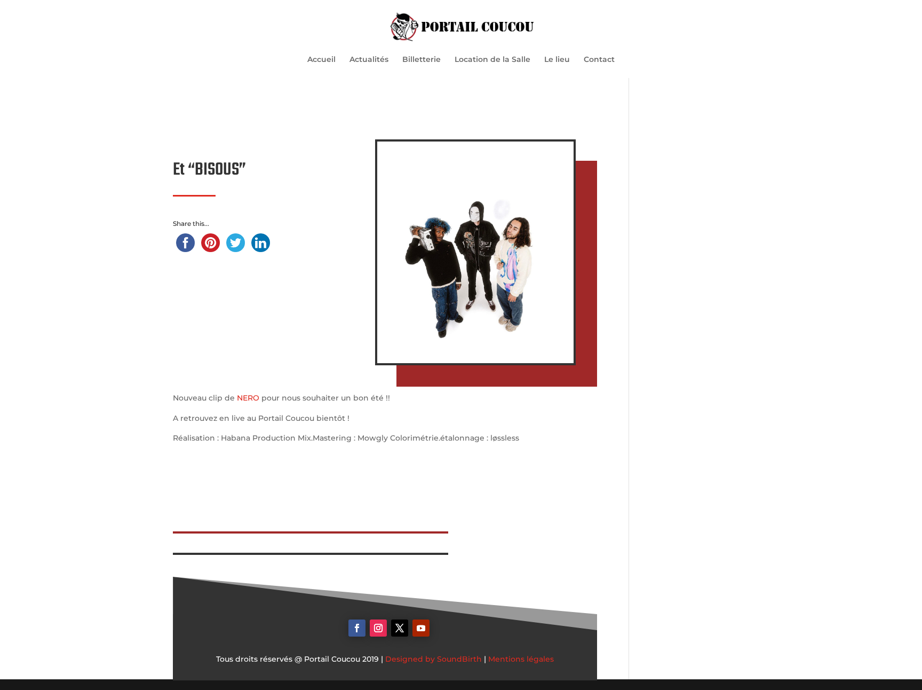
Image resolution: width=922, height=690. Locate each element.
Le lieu (557, 60)
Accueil (321, 60)
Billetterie (421, 60)
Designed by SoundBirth (433, 659)
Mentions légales (521, 659)
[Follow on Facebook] (356, 628)
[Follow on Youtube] (421, 628)
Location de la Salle (492, 60)
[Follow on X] (399, 628)
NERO (248, 398)
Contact (599, 60)
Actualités (368, 60)
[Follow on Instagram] (378, 628)
